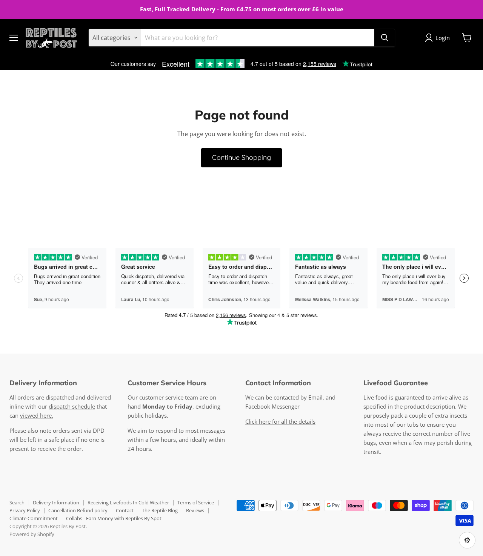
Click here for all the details (280, 421)
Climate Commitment (33, 518)
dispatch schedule (72, 406)
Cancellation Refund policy (78, 510)
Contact (125, 510)
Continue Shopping (241, 157)
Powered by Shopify (31, 534)
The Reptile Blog (160, 510)
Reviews (195, 510)
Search (17, 502)
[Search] (384, 37)
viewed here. (36, 415)
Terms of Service (195, 502)
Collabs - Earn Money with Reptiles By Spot (114, 518)
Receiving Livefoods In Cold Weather (128, 502)
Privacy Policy (24, 510)
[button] (439, 37)
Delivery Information (56, 502)
